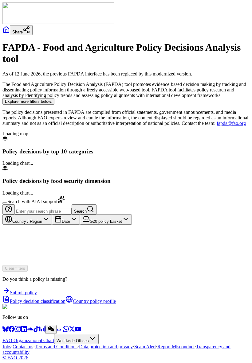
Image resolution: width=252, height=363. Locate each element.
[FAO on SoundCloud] (30, 330)
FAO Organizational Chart (28, 340)
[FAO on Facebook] (12, 330)
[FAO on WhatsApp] (66, 330)
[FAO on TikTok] (36, 330)
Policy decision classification (37, 301)
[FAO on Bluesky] (5, 330)
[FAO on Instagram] (18, 330)
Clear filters (15, 268)
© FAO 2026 (15, 357)
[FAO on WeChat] (51, 329)
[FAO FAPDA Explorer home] (27, 306)
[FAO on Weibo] (60, 330)
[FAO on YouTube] (78, 330)
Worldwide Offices (73, 340)
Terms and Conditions (56, 346)
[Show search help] (8, 209)
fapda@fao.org (231, 123)
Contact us (23, 346)
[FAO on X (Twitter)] (72, 330)
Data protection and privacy (106, 346)
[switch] (4, 203)
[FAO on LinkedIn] (24, 330)
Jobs (6, 346)
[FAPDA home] (6, 31)
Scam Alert (145, 346)
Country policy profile (94, 301)
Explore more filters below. (28, 101)
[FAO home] (58, 22)
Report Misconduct (176, 346)
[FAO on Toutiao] (42, 330)
